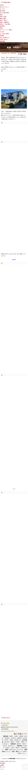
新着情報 (2, 41)
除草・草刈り (4, 20)
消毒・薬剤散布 (4, 22)
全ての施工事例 (4, 12)
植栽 (1, 28)
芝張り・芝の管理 (5, 24)
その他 (2, 31)
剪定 (1, 14)
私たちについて (4, 7)
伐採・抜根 (3, 16)
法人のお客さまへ (5, 37)
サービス (2, 9)
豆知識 (2, 35)
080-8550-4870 (9, 731)
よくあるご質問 (4, 33)
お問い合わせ (4, 39)
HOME (2, 5)
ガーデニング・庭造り (6, 29)
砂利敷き (2, 26)
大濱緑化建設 (12, 758)
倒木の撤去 (3, 18)
